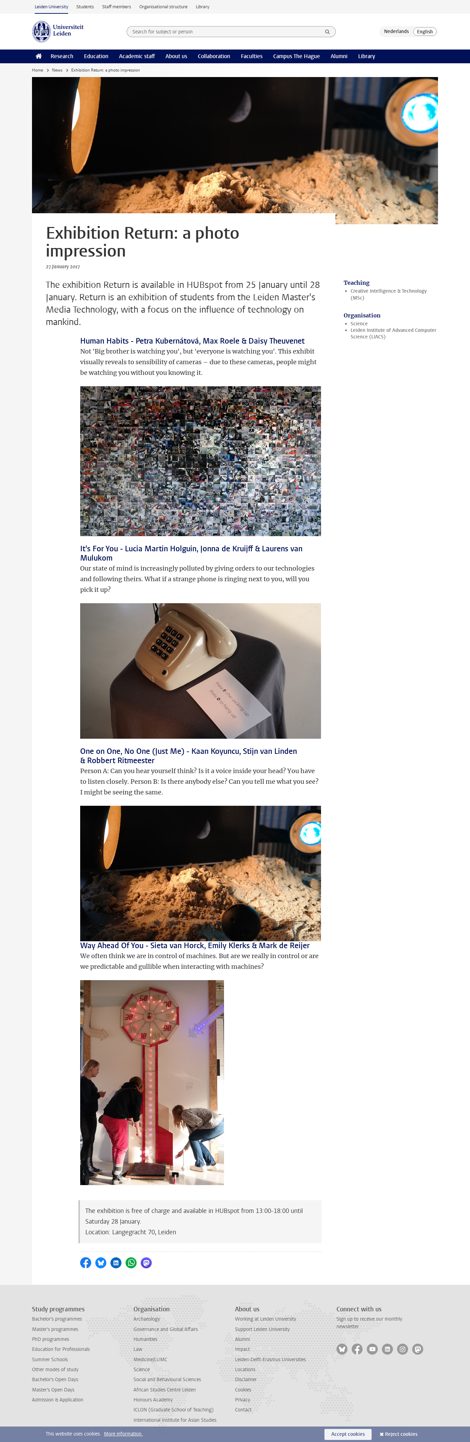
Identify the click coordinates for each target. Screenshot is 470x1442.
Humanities (145, 1339)
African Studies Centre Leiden (164, 1390)
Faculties (252, 56)
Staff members (116, 7)
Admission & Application (57, 1400)
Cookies (243, 1390)
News (57, 70)
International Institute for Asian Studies (174, 1420)
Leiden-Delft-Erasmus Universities (270, 1359)
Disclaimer (246, 1379)
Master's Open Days (53, 1390)
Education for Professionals (61, 1349)
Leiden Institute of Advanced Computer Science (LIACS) (393, 333)
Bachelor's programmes (57, 1319)
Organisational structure (163, 7)
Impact (242, 1349)
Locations (245, 1369)
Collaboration (214, 56)
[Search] (327, 31)
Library (202, 7)
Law (137, 1349)
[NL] (396, 32)
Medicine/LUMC (150, 1359)
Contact (243, 1410)
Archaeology (146, 1319)
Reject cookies (401, 1434)
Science (359, 324)
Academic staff (137, 56)
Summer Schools (50, 1359)
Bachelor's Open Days (55, 1379)
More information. (123, 1434)
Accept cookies (348, 1434)
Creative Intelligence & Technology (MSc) (389, 294)
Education (96, 56)
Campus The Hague (296, 56)
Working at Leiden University (265, 1319)
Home (37, 70)
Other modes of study (55, 1369)
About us (176, 56)
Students (85, 7)
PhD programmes (50, 1339)
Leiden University (51, 7)
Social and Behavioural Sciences (167, 1379)
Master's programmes (55, 1329)
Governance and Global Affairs (165, 1329)
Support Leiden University (262, 1329)
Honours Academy (153, 1400)
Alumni (339, 56)
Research (62, 56)
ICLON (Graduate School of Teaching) (173, 1410)
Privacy (242, 1400)
